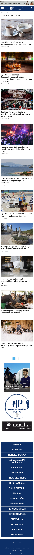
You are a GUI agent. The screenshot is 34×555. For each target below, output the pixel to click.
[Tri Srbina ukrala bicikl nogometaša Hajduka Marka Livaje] (17, 378)
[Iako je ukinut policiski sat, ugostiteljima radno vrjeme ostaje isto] (17, 266)
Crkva (28, 548)
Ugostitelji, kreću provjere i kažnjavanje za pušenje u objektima (16, 43)
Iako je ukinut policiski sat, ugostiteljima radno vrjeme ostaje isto (15, 281)
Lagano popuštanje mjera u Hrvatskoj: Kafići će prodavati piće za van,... (16, 345)
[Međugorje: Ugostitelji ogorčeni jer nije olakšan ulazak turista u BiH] (17, 234)
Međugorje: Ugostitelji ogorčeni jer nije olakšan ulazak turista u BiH (16, 247)
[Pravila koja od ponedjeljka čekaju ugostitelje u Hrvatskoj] (17, 300)
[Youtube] (20, 542)
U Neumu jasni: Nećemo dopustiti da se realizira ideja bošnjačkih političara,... (16, 180)
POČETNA (7, 548)
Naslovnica (3, 12)
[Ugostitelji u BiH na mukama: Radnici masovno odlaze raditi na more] (17, 201)
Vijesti (12, 548)
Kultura (18, 548)
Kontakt (20, 550)
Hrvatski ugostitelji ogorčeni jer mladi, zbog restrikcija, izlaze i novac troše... (16, 149)
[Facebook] (13, 542)
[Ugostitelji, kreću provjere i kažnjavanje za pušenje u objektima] (17, 29)
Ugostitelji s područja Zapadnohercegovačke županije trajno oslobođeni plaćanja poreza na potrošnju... (16, 78)
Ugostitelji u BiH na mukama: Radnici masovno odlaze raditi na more (17, 215)
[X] (17, 542)
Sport (23, 548)
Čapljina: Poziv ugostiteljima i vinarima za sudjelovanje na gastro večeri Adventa (15, 114)
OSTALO (14, 550)
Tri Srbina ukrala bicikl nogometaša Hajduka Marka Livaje (16, 387)
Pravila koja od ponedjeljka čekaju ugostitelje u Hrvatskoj (15, 311)
